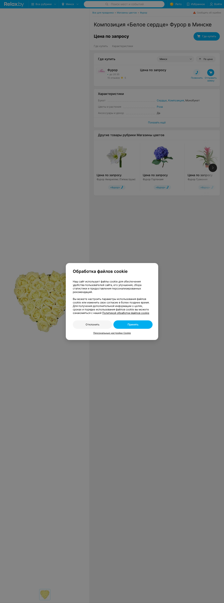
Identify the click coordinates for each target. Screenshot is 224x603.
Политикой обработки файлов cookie (125, 313)
